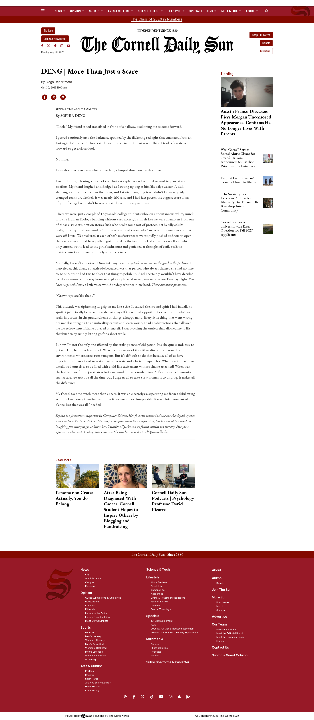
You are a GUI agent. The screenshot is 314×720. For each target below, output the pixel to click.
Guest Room (92, 601)
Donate (266, 43)
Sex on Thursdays (161, 609)
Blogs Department (59, 82)
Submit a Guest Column (229, 655)
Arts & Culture (91, 666)
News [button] (59, 11)
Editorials (90, 609)
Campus (89, 582)
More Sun (219, 597)
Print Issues (222, 602)
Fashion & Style (159, 601)
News (84, 569)
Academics (157, 593)
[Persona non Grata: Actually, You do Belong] (77, 476)
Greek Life (157, 586)
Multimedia (154, 639)
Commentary (92, 690)
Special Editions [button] (201, 11)
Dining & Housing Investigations (168, 597)
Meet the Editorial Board (229, 633)
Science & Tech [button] (149, 11)
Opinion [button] (75, 11)
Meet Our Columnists (96, 621)
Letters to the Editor (96, 613)
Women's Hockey (95, 640)
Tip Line (48, 30)
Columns (90, 605)
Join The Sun (221, 590)
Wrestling (90, 659)
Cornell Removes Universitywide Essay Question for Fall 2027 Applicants (237, 228)
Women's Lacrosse (95, 655)
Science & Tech (158, 569)
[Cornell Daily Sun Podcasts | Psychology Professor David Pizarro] (173, 476)
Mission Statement (226, 629)
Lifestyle (153, 577)
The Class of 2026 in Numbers (156, 19)
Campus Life (158, 590)
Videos (155, 655)
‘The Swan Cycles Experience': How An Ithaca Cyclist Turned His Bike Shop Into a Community (239, 202)
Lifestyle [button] (175, 11)
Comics (155, 644)
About (216, 570)
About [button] (250, 11)
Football (89, 632)
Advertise (264, 51)
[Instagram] (61, 45)
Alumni (217, 578)
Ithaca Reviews (159, 582)
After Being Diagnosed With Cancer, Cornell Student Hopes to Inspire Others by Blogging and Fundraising (121, 509)
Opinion (86, 593)
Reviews (89, 675)
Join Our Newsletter (55, 39)
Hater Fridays (92, 686)
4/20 (153, 624)
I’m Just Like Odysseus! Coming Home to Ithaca (238, 180)
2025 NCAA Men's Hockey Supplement (172, 628)
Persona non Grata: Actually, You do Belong (74, 498)
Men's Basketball (94, 644)
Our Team (219, 624)
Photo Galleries (159, 648)
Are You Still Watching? (98, 682)
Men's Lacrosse (94, 651)
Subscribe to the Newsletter (167, 662)
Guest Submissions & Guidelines (103, 597)
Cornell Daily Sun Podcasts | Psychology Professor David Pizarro (173, 501)
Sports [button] (94, 11)
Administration (93, 578)
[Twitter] (48, 45)
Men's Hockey (93, 636)
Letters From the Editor (98, 617)
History (220, 641)
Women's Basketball (96, 648)
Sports (85, 627)
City (87, 574)
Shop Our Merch (261, 35)
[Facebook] (42, 45)
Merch (219, 606)
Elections (90, 586)
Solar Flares (91, 678)
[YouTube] (68, 45)
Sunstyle (221, 610)
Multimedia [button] (229, 11)
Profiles (89, 671)
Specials (152, 616)
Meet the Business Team (230, 637)
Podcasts (156, 651)
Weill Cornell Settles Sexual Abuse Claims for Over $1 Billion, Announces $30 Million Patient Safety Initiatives (238, 157)
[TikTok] (55, 45)
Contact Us (220, 647)
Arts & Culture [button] (119, 11)
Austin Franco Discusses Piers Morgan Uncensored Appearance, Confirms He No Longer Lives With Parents (246, 122)
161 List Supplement (161, 621)
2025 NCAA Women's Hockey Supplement (174, 632)
